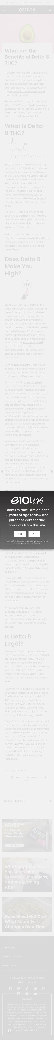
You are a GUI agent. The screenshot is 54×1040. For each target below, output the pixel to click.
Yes (20, 533)
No (34, 533)
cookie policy (36, 543)
